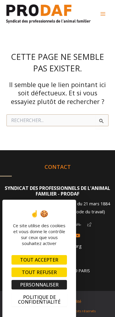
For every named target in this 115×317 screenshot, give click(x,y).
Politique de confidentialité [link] (39, 299)
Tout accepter (39, 260)
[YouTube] (77, 235)
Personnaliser (39, 284)
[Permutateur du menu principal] (103, 14)
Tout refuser (39, 272)
